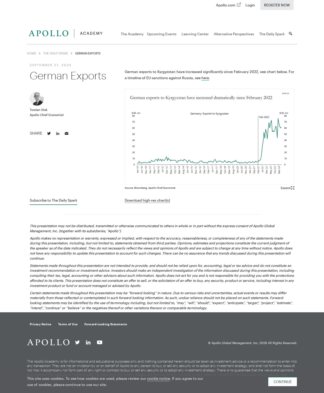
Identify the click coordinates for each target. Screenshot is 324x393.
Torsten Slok (38, 110)
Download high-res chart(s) (147, 200)
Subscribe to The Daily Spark (53, 200)
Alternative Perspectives (234, 34)
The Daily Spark (272, 34)
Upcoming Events (162, 34)
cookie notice (158, 378)
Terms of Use (68, 324)
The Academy (132, 34)
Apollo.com (225, 5)
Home (31, 53)
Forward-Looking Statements (105, 324)
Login (250, 5)
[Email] (66, 133)
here (205, 78)
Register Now (277, 5)
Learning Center (195, 34)
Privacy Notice (41, 324)
